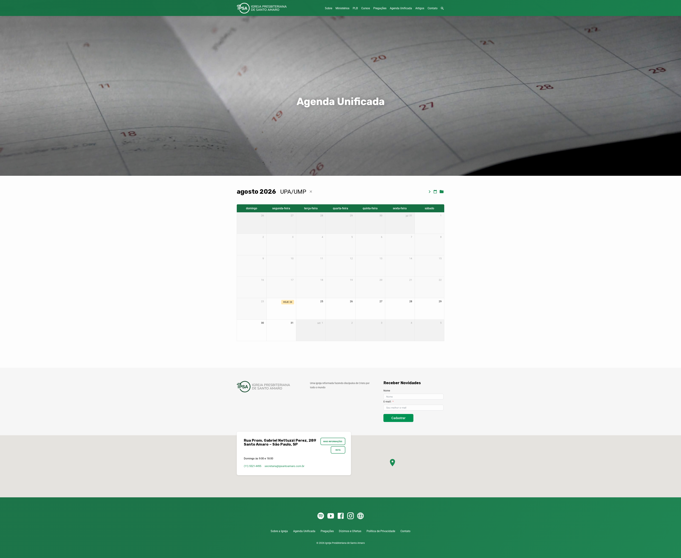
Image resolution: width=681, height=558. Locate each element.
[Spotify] (321, 516)
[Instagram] (351, 516)
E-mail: (387, 401)
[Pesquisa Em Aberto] (442, 8)
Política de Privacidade (381, 531)
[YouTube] (331, 516)
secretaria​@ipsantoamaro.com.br (284, 466)
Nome (386, 390)
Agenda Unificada (401, 8)
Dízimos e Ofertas (350, 531)
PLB (355, 8)
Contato (433, 8)
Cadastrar (398, 418)
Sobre (328, 8)
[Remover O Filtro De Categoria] (311, 191)
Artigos (419, 8)
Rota (338, 450)
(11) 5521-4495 (252, 466)
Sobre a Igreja (279, 531)
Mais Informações (332, 441)
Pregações (379, 8)
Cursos (365, 8)
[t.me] (360, 516)
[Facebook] (341, 516)
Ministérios (342, 8)
